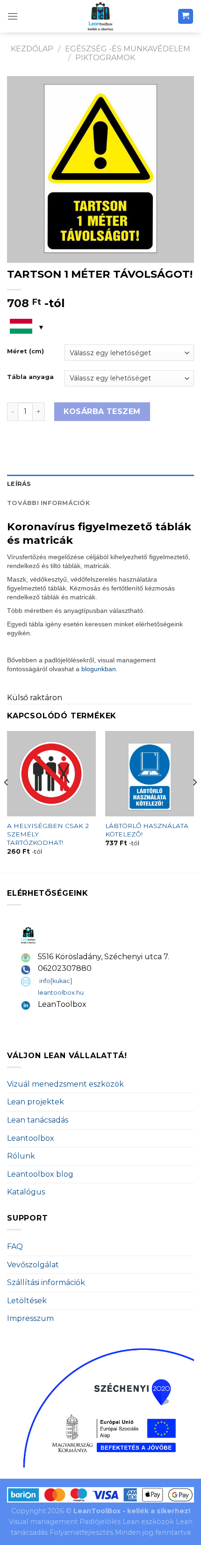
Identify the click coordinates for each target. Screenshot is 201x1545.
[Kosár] (186, 16)
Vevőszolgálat (33, 1264)
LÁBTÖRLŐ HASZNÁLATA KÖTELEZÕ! (146, 830)
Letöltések (27, 1300)
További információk (48, 502)
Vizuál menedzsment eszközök (65, 1084)
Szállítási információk (46, 1282)
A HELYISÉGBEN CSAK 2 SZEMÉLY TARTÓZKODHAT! (48, 834)
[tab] (100, 484)
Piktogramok (105, 57)
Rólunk (21, 1156)
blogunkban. (99, 669)
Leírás (19, 483)
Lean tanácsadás (37, 1120)
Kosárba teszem (102, 411)
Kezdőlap (32, 48)
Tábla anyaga (30, 377)
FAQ (15, 1246)
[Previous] (6, 801)
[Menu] (12, 16)
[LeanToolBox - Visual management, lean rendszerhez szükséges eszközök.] (100, 16)
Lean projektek (35, 1101)
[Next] (194, 801)
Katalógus (26, 1191)
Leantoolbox (30, 1138)
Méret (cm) (25, 351)
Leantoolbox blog (40, 1174)
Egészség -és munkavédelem (127, 48)
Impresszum (30, 1318)
